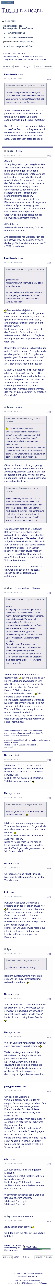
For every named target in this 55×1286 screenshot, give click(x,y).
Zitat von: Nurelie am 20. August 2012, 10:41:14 (26, 804)
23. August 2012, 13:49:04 (13, 1221)
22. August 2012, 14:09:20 (13, 998)
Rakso (10, 150)
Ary (8, 1216)
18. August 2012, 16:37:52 (13, 411)
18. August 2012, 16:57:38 (13, 592)
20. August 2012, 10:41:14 (13, 759)
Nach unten (8, 66)
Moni (9, 588)
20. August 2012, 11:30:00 (13, 797)
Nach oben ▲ (33, 1276)
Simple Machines (34, 1280)
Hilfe (13, 1273)
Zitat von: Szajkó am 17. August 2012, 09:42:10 (26, 85)
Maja (23, 41)
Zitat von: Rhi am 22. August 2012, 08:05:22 (24, 960)
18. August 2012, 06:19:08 (13, 262)
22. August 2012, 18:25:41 (13, 1037)
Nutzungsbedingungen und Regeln (30, 1273)
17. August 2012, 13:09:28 (13, 79)
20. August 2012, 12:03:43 (13, 868)
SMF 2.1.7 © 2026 (21, 1280)
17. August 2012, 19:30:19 (13, 155)
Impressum (22, 1276)
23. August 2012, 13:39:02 (13, 1163)
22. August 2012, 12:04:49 (13, 953)
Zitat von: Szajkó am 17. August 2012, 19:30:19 (26, 269)
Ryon (9, 949)
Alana (30, 41)
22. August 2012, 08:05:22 (13, 897)
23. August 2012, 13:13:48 (13, 1091)
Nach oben (7, 1257)
